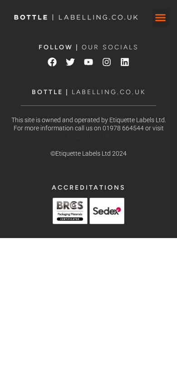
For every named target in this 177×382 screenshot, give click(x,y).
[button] (160, 17)
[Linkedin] (125, 62)
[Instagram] (107, 62)
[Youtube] (88, 62)
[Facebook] (52, 62)
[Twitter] (70, 62)
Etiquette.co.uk (88, 136)
